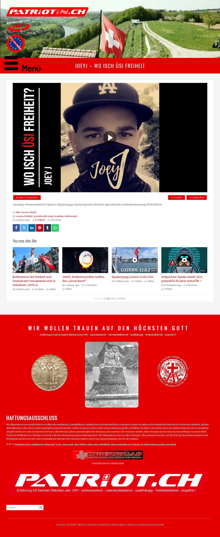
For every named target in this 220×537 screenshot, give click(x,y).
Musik (33, 212)
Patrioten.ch (105, 524)
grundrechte (40, 216)
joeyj (50, 216)
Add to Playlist (28, 197)
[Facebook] (16, 228)
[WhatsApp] (55, 228)
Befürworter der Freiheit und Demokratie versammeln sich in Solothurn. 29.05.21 (34, 281)
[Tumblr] (47, 228)
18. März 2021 (110, 298)
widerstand (71, 216)
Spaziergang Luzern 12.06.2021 (132, 277)
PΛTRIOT (40, 220)
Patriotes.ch (133, 524)
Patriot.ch (82, 524)
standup (58, 216)
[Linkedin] (31, 228)
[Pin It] (39, 228)
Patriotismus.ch (120, 524)
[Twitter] (24, 228)
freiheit (28, 216)
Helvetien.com (157, 524)
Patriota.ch (144, 524)
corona (19, 216)
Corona (25, 212)
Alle (18, 212)
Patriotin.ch (93, 524)
